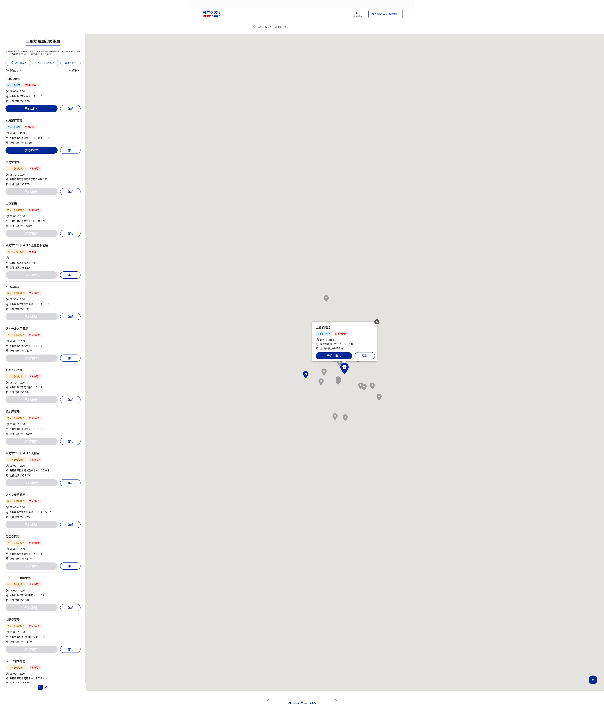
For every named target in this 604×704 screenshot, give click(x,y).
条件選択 (19, 63)
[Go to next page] (52, 687)
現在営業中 (70, 63)
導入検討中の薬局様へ (385, 14)
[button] (43, 90)
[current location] (593, 680)
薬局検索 (357, 16)
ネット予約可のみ (46, 63)
